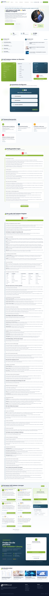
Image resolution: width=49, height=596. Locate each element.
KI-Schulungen (27, 589)
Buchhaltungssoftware (42, 513)
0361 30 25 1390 (37, 506)
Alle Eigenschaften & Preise (10, 499)
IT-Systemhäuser (26, 2)
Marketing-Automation (41, 514)
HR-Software (35, 514)
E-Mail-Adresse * (29, 544)
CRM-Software (36, 511)
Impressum (42, 593)
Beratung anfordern (40, 499)
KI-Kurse (16, 2)
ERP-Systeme (40, 511)
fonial (13, 518)
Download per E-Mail (41, 78)
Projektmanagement (36, 513)
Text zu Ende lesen (4, 510)
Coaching (32, 2)
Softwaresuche (27, 585)
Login (41, 2)
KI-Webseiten (21, 2)
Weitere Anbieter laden (16, 529)
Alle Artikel (45, 39)
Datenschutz (46, 593)
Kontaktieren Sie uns (25, 206)
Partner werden (45, 2)
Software (12, 2)
